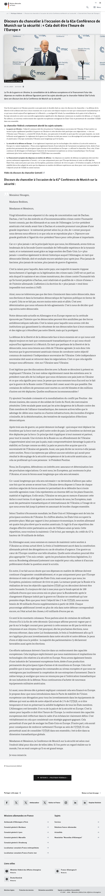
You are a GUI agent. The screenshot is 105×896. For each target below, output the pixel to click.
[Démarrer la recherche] (86, 6)
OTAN (98, 119)
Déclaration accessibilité (45, 890)
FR (100, 3)
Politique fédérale (16, 13)
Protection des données (26, 890)
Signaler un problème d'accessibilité (69, 890)
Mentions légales (9, 890)
